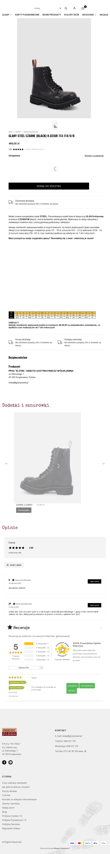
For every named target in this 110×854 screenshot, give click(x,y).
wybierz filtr (24, 668)
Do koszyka (23, 510)
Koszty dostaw (9, 791)
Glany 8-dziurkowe (31, 132)
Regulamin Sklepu (11, 828)
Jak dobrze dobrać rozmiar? (16, 787)
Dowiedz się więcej (50, 203)
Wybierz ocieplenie (94, 155)
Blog (4, 811)
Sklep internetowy (54, 848)
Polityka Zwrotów (11, 824)
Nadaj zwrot (8, 807)
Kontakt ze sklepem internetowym (19, 799)
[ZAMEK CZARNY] (47, 457)
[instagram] (10, 762)
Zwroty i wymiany (11, 803)
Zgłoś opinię (94, 581)
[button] (65, 8)
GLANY (18, 132)
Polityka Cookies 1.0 (12, 816)
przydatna (72, 685)
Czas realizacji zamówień (14, 783)
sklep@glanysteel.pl (18, 382)
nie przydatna (87, 685)
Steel (10, 132)
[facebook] (4, 762)
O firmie (6, 795)
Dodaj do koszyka (49, 186)
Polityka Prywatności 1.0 (14, 820)
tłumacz (71, 690)
